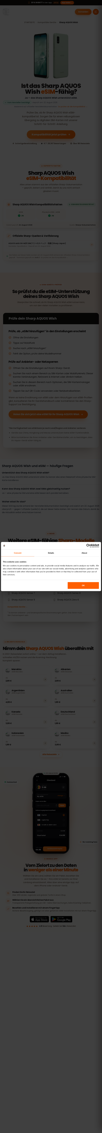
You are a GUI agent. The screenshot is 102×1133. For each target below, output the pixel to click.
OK (83, 585)
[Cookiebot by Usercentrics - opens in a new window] (88, 545)
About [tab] (84, 553)
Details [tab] (51, 553)
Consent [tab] (17, 553)
